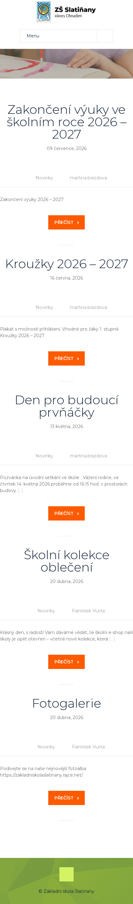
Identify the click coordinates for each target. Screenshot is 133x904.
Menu (33, 36)
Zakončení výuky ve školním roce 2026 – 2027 (67, 122)
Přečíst (64, 222)
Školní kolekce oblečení (66, 561)
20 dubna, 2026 (66, 581)
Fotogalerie (66, 703)
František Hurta (88, 611)
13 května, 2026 (66, 426)
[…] (20, 490)
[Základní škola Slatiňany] (66, 12)
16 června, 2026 (66, 278)
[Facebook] (66, 874)
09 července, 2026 (67, 148)
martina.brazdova (88, 178)
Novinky (44, 178)
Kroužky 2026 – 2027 (66, 263)
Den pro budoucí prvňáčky (66, 406)
